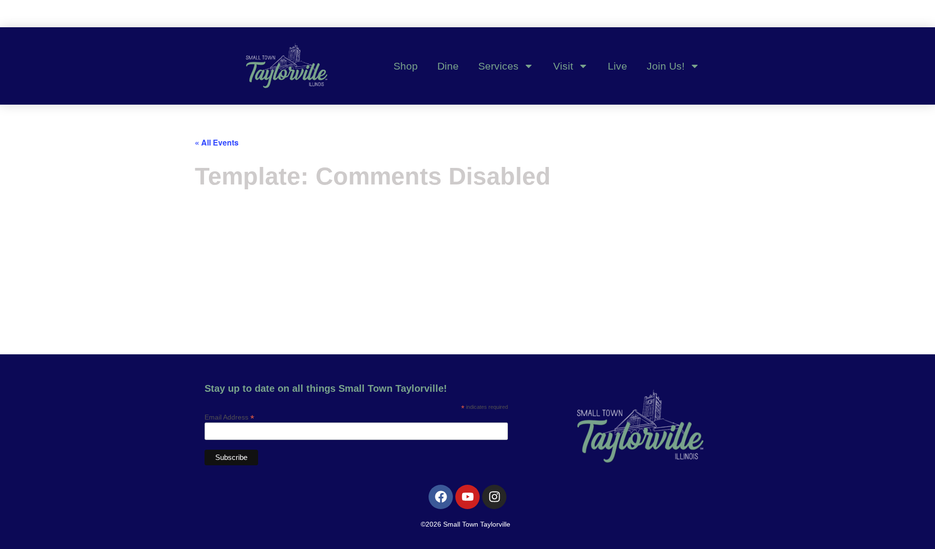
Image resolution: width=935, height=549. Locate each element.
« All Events (217, 142)
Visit (563, 66)
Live (617, 66)
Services (498, 66)
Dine (448, 66)
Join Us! (666, 66)
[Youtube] (467, 497)
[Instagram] (494, 497)
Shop (405, 66)
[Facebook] (441, 497)
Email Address (229, 417)
